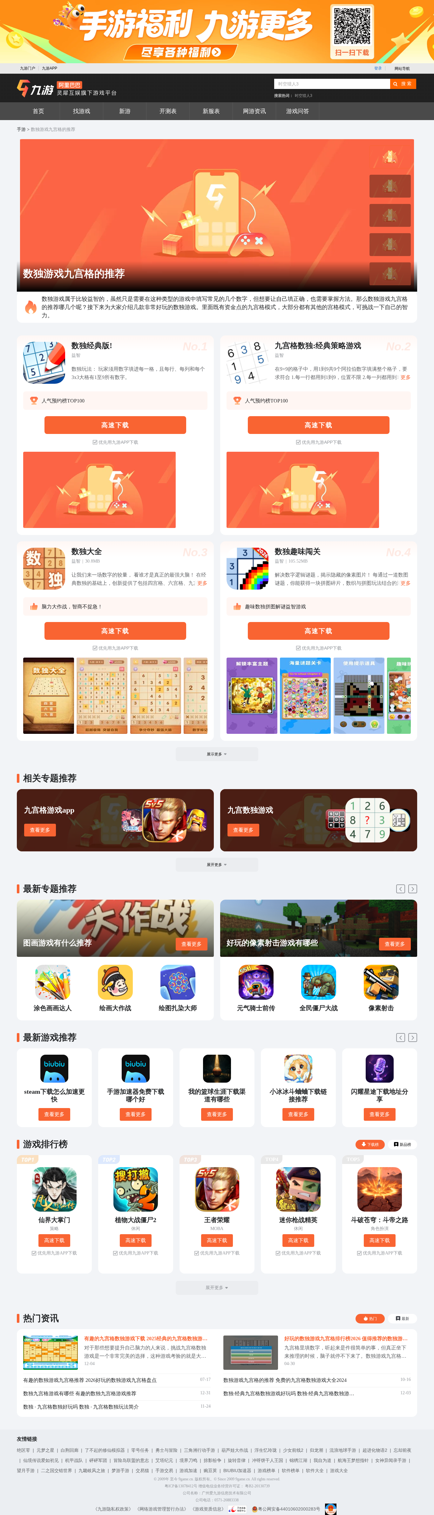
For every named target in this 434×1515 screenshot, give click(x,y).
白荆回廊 (69, 1450)
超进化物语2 (375, 1450)
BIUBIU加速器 (237, 1470)
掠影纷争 (212, 1460)
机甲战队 (74, 1460)
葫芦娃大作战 (234, 1450)
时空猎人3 (303, 95)
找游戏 (81, 111)
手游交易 (164, 1470)
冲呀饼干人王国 (267, 1460)
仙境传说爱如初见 (41, 1460)
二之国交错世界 (56, 1470)
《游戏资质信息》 (208, 1509)
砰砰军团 (98, 1460)
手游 (21, 129)
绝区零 (23, 1450)
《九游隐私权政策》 (113, 1509)
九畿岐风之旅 (91, 1470)
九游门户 (27, 68)
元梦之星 (45, 1450)
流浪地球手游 (342, 1450)
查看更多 (40, 830)
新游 (125, 111)
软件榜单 (291, 1470)
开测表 (168, 111)
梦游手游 (120, 1470)
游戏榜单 (266, 1470)
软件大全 (315, 1470)
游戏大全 (339, 1470)
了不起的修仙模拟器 (105, 1450)
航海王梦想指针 (353, 1460)
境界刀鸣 (188, 1460)
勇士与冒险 (166, 1450)
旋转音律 (237, 1460)
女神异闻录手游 (390, 1460)
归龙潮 (316, 1450)
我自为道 (322, 1460)
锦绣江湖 (298, 1460)
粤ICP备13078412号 (181, 1486)
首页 (38, 111)
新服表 (211, 111)
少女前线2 (293, 1450)
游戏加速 (188, 1470)
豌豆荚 (210, 1470)
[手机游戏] (67, 89)
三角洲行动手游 (199, 1450)
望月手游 (26, 1470)
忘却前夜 (402, 1450)
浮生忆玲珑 (265, 1450)
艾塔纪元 (164, 1460)
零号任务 (140, 1450)
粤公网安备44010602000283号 (289, 1509)
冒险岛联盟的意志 (131, 1460)
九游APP (49, 68)
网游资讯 (254, 111)
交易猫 (142, 1470)
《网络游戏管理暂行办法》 (161, 1509)
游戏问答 (297, 111)
